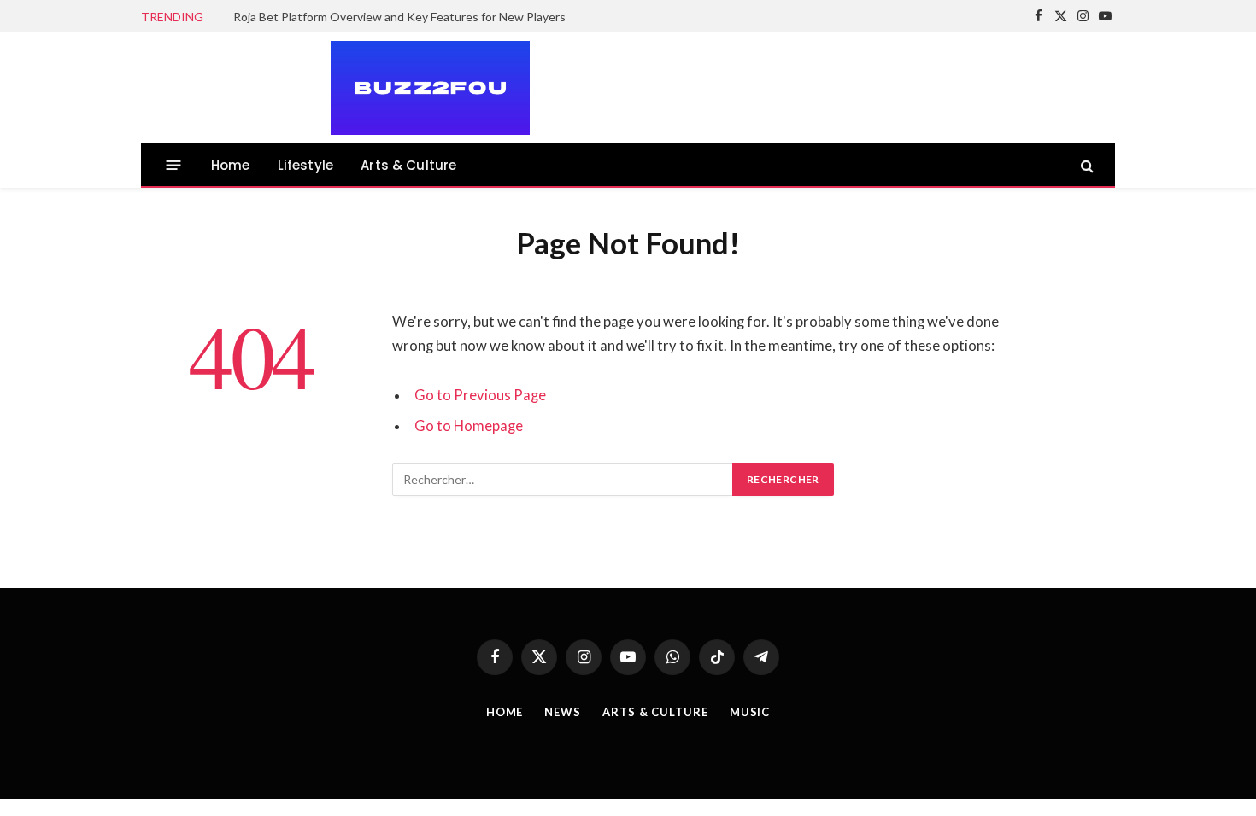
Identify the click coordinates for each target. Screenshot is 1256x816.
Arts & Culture (408, 165)
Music (750, 712)
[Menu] (174, 165)
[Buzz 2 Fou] (336, 88)
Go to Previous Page (480, 395)
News (562, 712)
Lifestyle (306, 165)
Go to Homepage (468, 425)
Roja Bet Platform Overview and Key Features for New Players (399, 16)
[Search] (1085, 165)
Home (230, 165)
